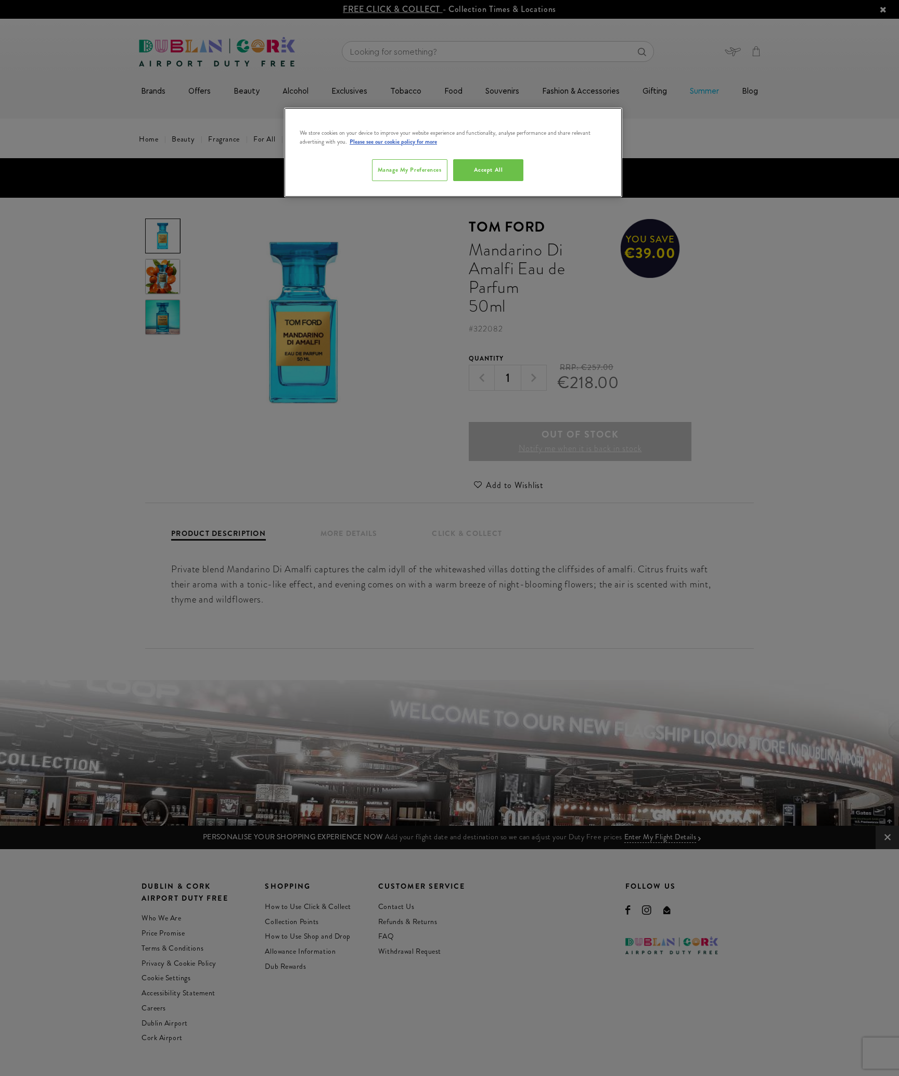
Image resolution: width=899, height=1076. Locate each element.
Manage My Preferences (410, 169)
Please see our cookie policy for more (393, 141)
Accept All (488, 169)
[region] (453, 152)
